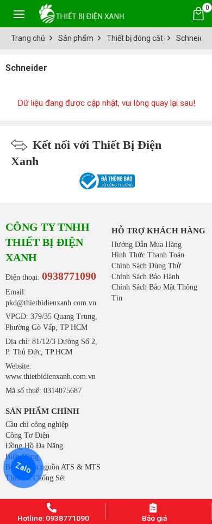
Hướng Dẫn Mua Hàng (146, 244)
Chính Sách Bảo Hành (145, 277)
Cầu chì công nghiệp (36, 424)
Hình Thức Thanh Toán (147, 255)
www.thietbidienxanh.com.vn (50, 376)
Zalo (24, 468)
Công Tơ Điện (27, 435)
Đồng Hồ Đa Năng (34, 446)
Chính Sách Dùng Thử (146, 266)
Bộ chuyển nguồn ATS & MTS (53, 467)
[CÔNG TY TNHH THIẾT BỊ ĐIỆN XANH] (81, 13)
